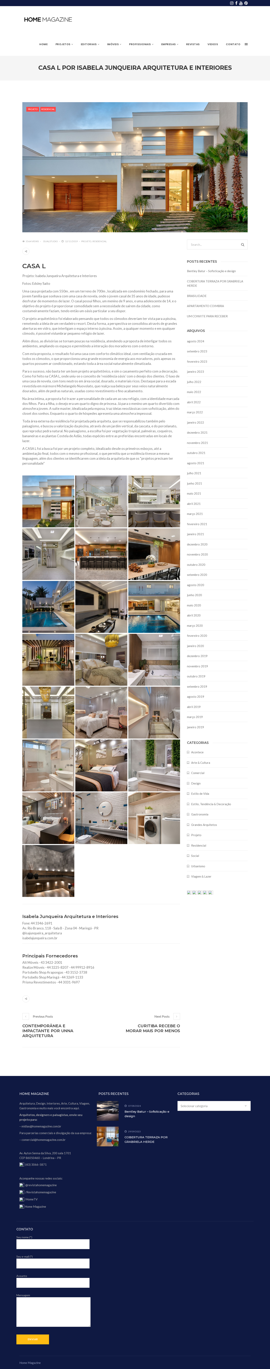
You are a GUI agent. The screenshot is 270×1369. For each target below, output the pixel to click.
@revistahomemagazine (41, 1185)
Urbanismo (198, 866)
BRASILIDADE (197, 296)
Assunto (21, 1275)
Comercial (197, 773)
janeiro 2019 (195, 727)
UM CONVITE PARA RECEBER (207, 316)
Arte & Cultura (200, 762)
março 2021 (195, 513)
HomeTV (32, 1199)
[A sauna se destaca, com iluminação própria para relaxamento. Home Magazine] (48, 871)
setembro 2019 (197, 686)
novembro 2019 (197, 666)
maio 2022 (194, 392)
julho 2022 (194, 382)
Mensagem (23, 1295)
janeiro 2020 (195, 646)
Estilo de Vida (200, 793)
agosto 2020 (195, 585)
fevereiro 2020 (197, 635)
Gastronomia (199, 814)
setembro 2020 (197, 574)
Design (196, 783)
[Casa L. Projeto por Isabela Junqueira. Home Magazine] (154, 607)
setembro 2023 (197, 351)
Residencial (48, 109)
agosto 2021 (195, 463)
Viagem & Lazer (201, 876)
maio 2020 (194, 605)
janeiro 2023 (195, 371)
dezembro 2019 (197, 656)
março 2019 (195, 717)
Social (195, 855)
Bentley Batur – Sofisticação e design (211, 271)
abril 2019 (194, 707)
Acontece (197, 752)
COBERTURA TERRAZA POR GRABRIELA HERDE (215, 283)
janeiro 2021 (195, 534)
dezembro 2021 (197, 432)
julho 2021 (194, 473)
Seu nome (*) (24, 1237)
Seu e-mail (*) (24, 1256)
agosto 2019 (195, 696)
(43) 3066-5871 (36, 1164)
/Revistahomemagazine (40, 1192)
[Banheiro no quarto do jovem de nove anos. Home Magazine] (101, 818)
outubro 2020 (196, 564)
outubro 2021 (196, 453)
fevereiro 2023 (197, 361)
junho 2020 (194, 595)
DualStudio (50, 241)
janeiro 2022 (195, 422)
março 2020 (195, 625)
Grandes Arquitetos (204, 824)
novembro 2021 (197, 443)
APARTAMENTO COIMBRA (205, 306)
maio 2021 (194, 493)
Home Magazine (35, 1206)
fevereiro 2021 (197, 524)
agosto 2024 (195, 341)
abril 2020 (194, 615)
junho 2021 (194, 483)
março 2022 (195, 412)
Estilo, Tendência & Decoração (211, 804)
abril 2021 (194, 503)
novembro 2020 (197, 554)
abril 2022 (194, 402)
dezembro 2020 (197, 544)
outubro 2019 (196, 676)
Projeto (33, 109)
